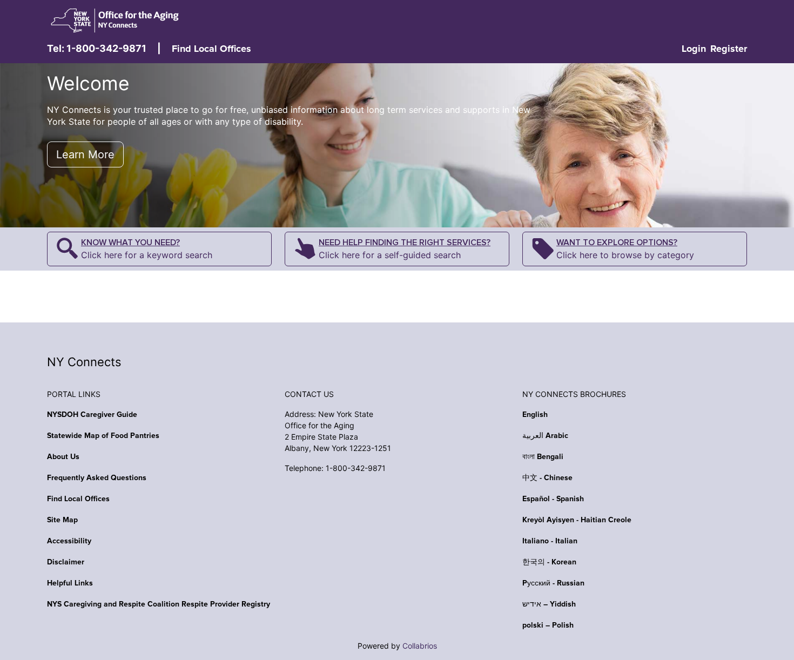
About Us (63, 457)
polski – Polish (548, 625)
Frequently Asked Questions (96, 478)
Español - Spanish (553, 499)
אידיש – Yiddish (549, 604)
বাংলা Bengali (542, 457)
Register (728, 49)
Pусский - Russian (553, 583)
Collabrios (419, 645)
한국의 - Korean (549, 562)
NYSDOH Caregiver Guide (92, 415)
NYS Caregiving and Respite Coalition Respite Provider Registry (158, 604)
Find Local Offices (211, 49)
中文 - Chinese (547, 478)
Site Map (62, 520)
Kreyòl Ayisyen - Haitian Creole (576, 520)
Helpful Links (70, 583)
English (535, 415)
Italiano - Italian (549, 541)
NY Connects (84, 362)
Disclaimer (65, 562)
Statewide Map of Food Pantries (103, 436)
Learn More (85, 154)
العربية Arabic (545, 436)
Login (694, 49)
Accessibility (69, 541)
